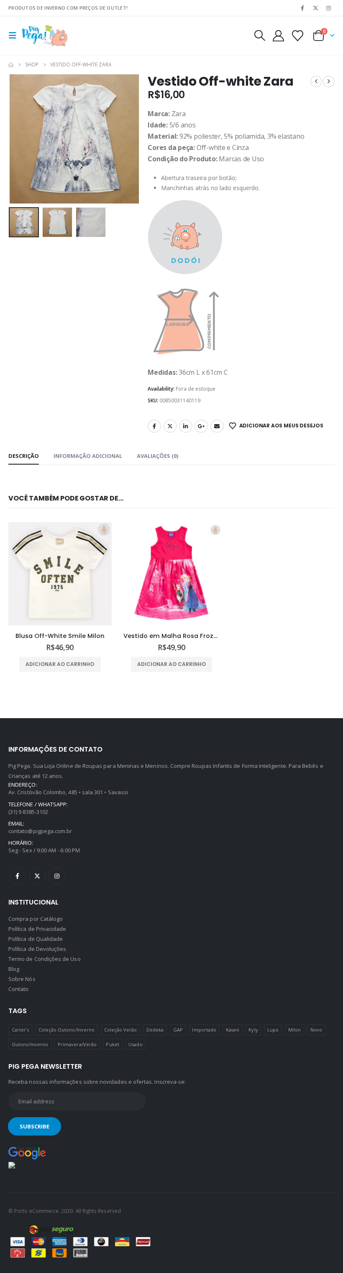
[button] (15, 35)
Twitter (170, 426)
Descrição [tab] (23, 456)
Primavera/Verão (77, 1044)
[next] (329, 81)
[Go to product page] (60, 573)
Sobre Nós (22, 979)
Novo (316, 1030)
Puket (112, 1044)
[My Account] (278, 35)
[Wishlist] (298, 35)
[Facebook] (302, 8)
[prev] (316, 81)
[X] (315, 8)
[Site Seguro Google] (27, 1152)
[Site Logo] (45, 36)
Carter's (20, 1030)
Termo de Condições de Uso (44, 959)
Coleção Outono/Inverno (66, 1030)
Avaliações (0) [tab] (157, 456)
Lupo (273, 1030)
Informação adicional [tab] (88, 456)
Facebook (154, 426)
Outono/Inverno (30, 1044)
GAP (178, 1030)
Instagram (57, 876)
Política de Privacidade (37, 929)
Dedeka (155, 1030)
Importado (204, 1030)
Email (217, 426)
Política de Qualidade (35, 939)
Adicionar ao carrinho (60, 664)
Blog (13, 969)
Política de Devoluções (37, 949)
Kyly (253, 1030)
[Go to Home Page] (10, 65)
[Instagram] (328, 8)
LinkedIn (185, 426)
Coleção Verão (120, 1030)
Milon (294, 1030)
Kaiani (232, 1030)
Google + (201, 426)
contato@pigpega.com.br (40, 831)
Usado (135, 1044)
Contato (18, 989)
